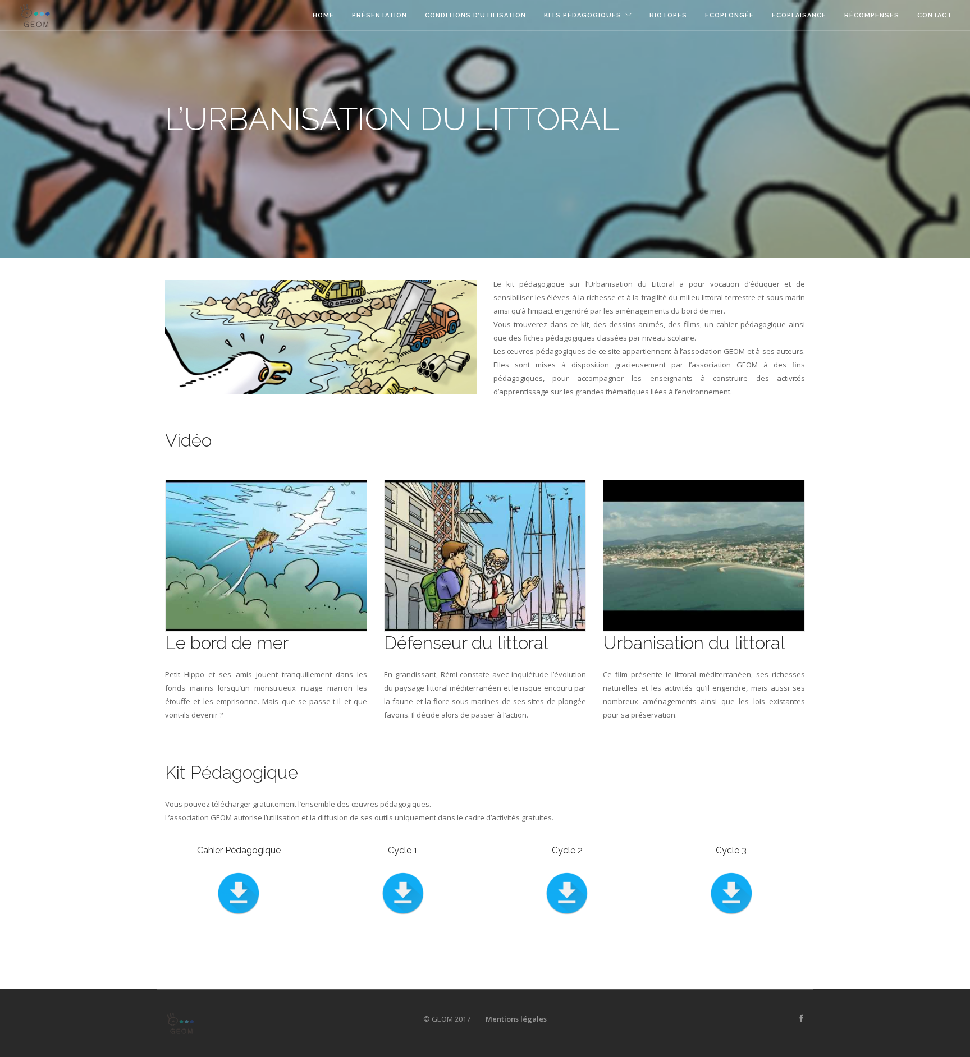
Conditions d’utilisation (475, 15)
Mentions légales (516, 1019)
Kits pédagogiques (582, 15)
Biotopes (668, 15)
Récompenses (871, 15)
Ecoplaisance (799, 15)
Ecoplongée (729, 15)
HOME (323, 15)
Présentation (379, 15)
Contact (934, 15)
